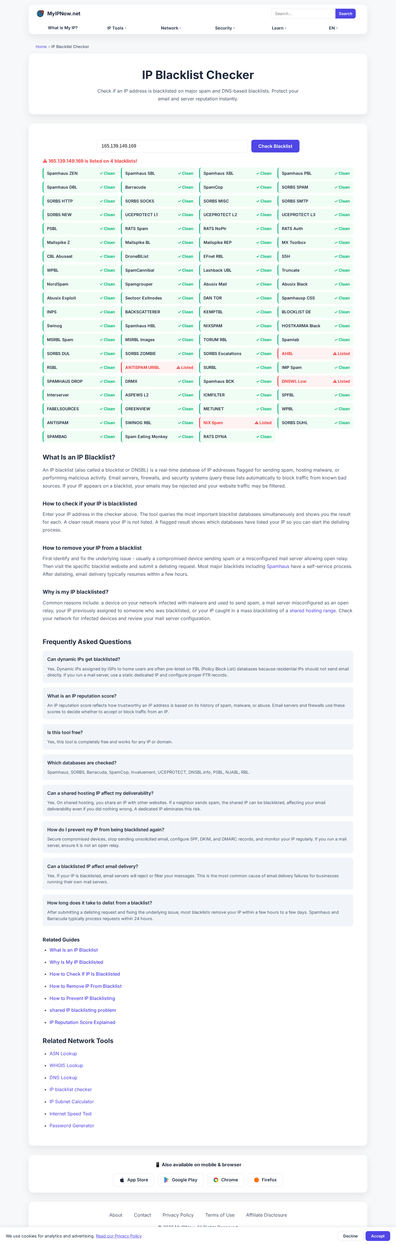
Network (171, 27)
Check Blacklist (275, 146)
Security (225, 27)
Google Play (184, 1180)
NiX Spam (213, 422)
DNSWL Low (294, 381)
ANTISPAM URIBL (142, 367)
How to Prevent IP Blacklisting (82, 998)
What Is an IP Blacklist (74, 950)
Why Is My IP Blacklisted (76, 962)
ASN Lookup (63, 1053)
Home (41, 46)
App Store (137, 1180)
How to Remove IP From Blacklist (85, 986)
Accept (378, 1236)
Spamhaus (278, 566)
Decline (350, 1236)
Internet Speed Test (71, 1114)
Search (345, 13)
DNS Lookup (63, 1077)
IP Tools (116, 27)
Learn (279, 27)
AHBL (287, 353)
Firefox (269, 1180)
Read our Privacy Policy (119, 1235)
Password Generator (72, 1125)
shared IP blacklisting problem (83, 1010)
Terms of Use (220, 1215)
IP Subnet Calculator (72, 1101)
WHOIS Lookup (66, 1065)
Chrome (229, 1180)
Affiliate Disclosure (266, 1215)
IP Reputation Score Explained (82, 1022)
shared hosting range (313, 610)
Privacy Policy (178, 1215)
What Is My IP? (63, 27)
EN (333, 27)
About (115, 1215)
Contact (142, 1215)
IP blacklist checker (71, 1089)
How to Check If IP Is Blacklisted (85, 974)
